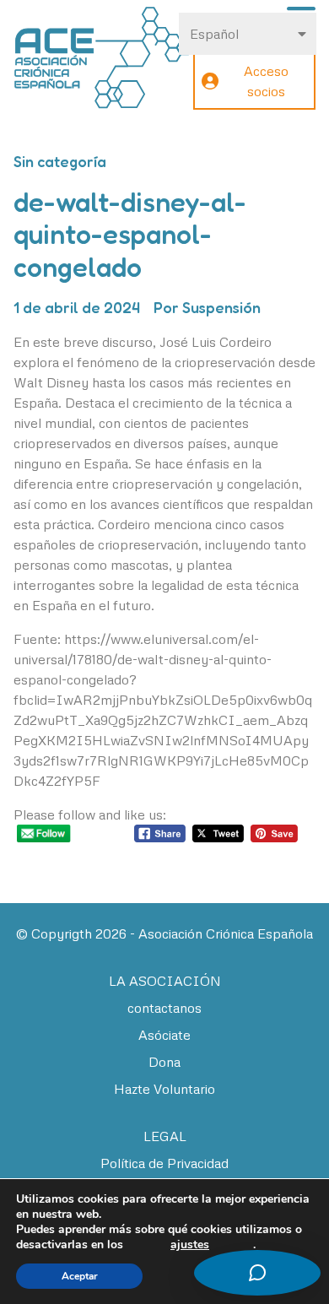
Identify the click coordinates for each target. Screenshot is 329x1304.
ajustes (189, 1245)
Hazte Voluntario (164, 1088)
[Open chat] (257, 1273)
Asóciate (164, 1034)
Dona (164, 1061)
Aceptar (80, 1276)
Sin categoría (59, 161)
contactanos (164, 1007)
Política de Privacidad (164, 1163)
